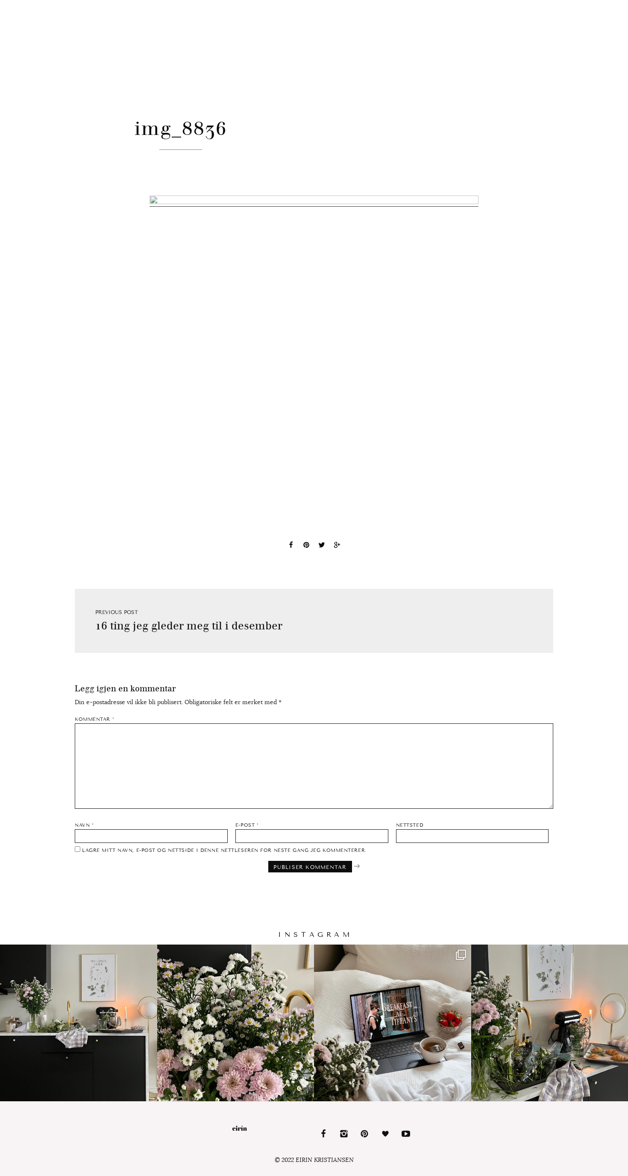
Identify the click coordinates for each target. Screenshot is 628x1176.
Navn (84, 825)
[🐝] (235, 1023)
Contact (141, 5)
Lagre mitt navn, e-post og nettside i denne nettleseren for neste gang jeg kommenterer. (224, 850)
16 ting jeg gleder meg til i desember (188, 625)
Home (28, 5)
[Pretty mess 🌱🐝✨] (78, 1023)
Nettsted (409, 825)
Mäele (574, 5)
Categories (78, 5)
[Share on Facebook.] (291, 546)
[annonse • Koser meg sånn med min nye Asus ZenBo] (392, 1023)
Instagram (531, 5)
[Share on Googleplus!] (337, 546)
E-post (246, 825)
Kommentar (94, 719)
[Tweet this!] (322, 546)
